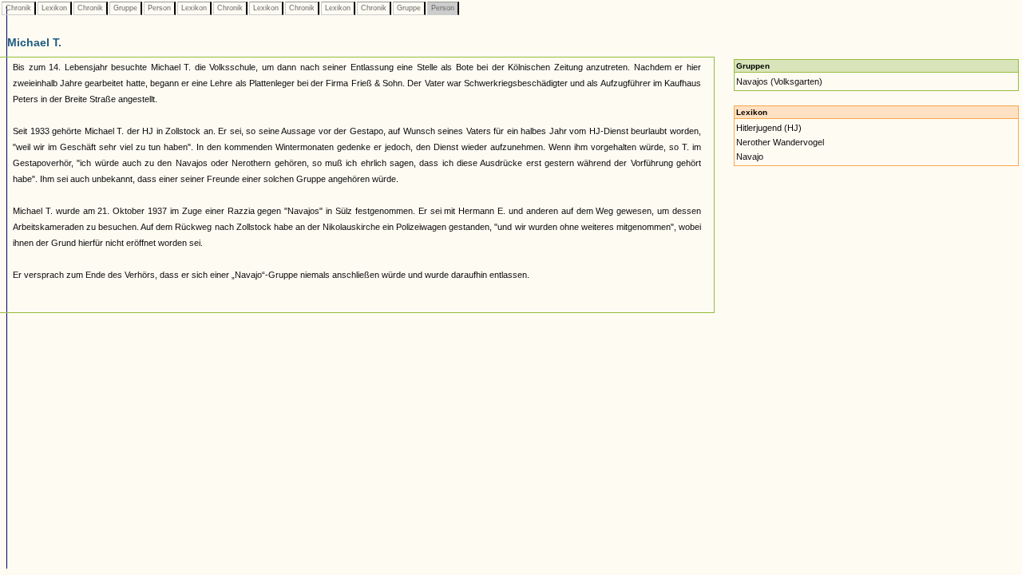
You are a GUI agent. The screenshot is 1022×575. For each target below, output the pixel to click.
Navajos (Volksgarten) (779, 81)
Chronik (18, 8)
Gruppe (125, 8)
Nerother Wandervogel (780, 142)
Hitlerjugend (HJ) (769, 128)
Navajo (749, 156)
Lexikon (54, 8)
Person (159, 8)
